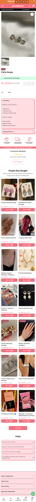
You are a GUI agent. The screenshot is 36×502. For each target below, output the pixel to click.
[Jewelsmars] (18, 6)
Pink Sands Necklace (25, 273)
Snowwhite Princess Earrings (25, 203)
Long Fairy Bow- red (25, 238)
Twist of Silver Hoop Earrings (7, 379)
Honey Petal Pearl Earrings (6, 344)
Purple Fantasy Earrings (8, 202)
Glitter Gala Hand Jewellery (24, 344)
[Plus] (32, 83)
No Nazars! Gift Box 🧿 (8, 414)
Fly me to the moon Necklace (7, 309)
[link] (12, 9)
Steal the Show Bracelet (26, 379)
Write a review (18, 161)
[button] (32, 14)
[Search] (29, 6)
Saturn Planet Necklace (8, 238)
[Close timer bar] (34, 1)
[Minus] (25, 83)
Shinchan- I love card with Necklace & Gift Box (27, 414)
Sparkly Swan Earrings (26, 308)
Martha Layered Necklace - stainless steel (7, 274)
